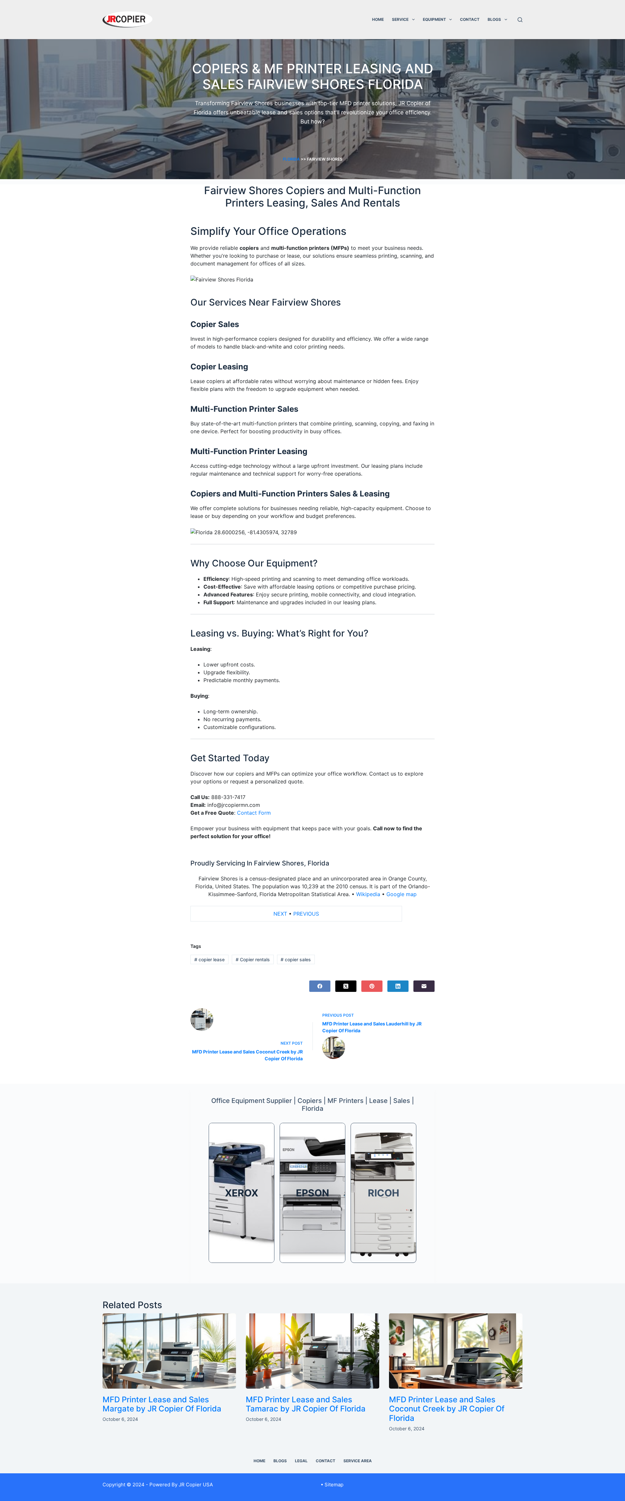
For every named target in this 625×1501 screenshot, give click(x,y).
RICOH (383, 1193)
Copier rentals (253, 959)
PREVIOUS (306, 913)
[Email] (424, 986)
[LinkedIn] (398, 986)
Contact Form (254, 812)
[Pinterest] (371, 986)
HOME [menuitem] (378, 19)
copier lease (209, 959)
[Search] (520, 19)
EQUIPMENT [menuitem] (434, 19)
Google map (401, 894)
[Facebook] (319, 986)
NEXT (280, 913)
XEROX (241, 1193)
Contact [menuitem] (325, 1460)
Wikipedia (368, 894)
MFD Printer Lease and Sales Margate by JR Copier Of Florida (162, 1404)
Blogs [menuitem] (280, 1460)
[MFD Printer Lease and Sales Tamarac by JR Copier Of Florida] (312, 1351)
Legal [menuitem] (301, 1460)
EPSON (312, 1193)
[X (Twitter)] (345, 986)
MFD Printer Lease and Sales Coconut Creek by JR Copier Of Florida (447, 1409)
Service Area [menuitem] (357, 1460)
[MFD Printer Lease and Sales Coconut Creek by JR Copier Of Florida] (455, 1351)
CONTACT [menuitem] (469, 19)
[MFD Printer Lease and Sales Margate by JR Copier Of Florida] (169, 1351)
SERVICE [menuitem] (400, 19)
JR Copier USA (196, 1484)
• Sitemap (332, 1484)
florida (291, 159)
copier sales (296, 959)
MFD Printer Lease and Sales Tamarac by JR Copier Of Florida (306, 1404)
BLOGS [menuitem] (494, 19)
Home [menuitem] (259, 1460)
